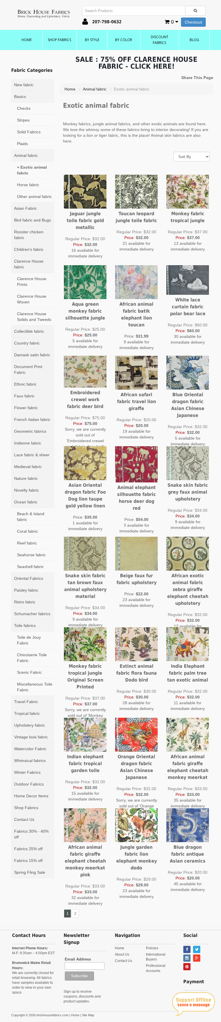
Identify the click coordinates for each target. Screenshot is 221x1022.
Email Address (78, 959)
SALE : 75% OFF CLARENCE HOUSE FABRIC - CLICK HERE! (136, 62)
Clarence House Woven (31, 299)
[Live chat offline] (193, 1004)
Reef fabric (27, 543)
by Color (123, 39)
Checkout (193, 22)
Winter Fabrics (27, 772)
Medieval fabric (28, 466)
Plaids (22, 143)
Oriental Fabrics (28, 578)
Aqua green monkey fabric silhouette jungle (85, 311)
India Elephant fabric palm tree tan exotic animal (187, 673)
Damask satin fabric (32, 355)
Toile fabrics (25, 625)
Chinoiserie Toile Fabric (32, 658)
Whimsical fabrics (30, 760)
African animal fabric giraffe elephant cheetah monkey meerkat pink (85, 860)
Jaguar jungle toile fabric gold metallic (85, 220)
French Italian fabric (32, 419)
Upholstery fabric (29, 725)
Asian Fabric (25, 208)
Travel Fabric (26, 701)
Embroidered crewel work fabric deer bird (85, 399)
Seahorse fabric (31, 555)
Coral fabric (27, 531)
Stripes (23, 120)
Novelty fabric (26, 490)
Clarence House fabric (28, 264)
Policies (152, 948)
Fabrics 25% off (28, 848)
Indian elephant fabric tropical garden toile (85, 763)
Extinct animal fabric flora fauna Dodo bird (136, 673)
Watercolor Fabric (30, 748)
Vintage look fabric (31, 737)
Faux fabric (24, 396)
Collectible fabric (29, 331)
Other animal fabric (34, 196)
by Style (92, 39)
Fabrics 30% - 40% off (31, 834)
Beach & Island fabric (30, 516)
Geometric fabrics (30, 431)
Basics (20, 96)
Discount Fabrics (159, 39)
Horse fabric (28, 184)
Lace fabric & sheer (31, 455)
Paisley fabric (26, 590)
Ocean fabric (25, 502)
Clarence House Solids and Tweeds (34, 316)
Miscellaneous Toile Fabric (34, 687)
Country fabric (27, 343)
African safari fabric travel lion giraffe (136, 401)
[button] (85, 22)
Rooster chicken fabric (28, 235)
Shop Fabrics (59, 39)
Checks (24, 108)
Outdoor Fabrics (29, 784)
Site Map (88, 1015)
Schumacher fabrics (32, 613)
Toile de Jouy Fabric (29, 640)
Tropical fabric (27, 713)
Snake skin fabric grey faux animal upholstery (187, 492)
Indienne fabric (27, 443)
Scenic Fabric (29, 672)
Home (27, 39)
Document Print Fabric (28, 369)
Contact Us (24, 819)
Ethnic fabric (25, 384)
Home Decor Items (31, 796)
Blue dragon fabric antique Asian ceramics (187, 854)
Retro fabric (24, 602)
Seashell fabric (30, 566)
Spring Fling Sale (29, 872)
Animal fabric (26, 155)
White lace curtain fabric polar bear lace (187, 306)
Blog (194, 39)
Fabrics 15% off (28, 860)
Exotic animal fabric (32, 170)
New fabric (23, 84)
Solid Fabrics (29, 132)
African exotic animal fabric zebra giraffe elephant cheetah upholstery (187, 589)
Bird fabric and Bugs (32, 220)
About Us (122, 954)
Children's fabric (28, 249)
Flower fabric (26, 407)
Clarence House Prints (31, 281)
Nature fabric (26, 478)
